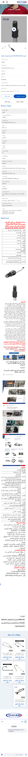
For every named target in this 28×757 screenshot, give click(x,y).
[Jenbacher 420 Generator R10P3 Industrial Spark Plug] (10, 595)
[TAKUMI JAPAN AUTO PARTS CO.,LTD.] (22, 2)
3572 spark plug (20, 626)
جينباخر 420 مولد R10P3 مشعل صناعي (10, 605)
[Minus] (2, 722)
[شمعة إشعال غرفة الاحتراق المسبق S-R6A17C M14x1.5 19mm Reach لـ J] (19, 668)
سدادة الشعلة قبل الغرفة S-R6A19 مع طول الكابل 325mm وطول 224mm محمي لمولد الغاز (7, 677)
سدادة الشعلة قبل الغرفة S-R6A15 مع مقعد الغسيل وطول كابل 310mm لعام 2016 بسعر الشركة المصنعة (19, 654)
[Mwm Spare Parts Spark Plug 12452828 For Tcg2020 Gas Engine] (19, 691)
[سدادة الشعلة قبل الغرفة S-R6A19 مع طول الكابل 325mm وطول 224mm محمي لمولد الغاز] (7, 668)
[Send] (2, 754)
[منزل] (14, 717)
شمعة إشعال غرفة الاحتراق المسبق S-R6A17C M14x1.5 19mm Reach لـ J (19, 677)
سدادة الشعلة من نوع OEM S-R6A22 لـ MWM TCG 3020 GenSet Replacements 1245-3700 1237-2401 (7, 654)
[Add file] (26, 754)
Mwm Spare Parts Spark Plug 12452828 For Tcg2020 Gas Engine (19, 700)
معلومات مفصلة (20, 101)
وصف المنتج (7, 101)
